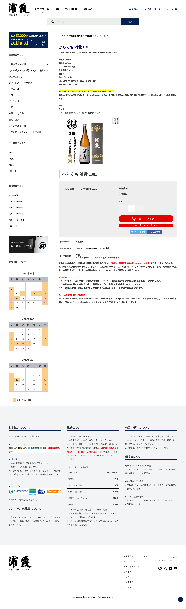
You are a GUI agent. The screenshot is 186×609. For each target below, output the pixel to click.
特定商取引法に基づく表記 (135, 556)
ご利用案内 (71, 9)
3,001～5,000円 (16, 208)
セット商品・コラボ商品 (21, 83)
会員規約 (128, 572)
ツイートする (139, 232)
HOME (63, 36)
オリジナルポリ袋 (17, 126)
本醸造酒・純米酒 (75, 36)
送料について (129, 561)
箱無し (124, 193)
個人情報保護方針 (131, 567)
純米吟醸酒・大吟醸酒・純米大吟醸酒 (27, 70)
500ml (11, 159)
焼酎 (11, 95)
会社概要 (128, 587)
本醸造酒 (88, 36)
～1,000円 (13, 195)
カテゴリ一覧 (42, 9)
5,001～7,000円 (16, 214)
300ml (11, 153)
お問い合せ (89, 9)
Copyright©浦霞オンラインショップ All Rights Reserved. (93, 597)
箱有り (124, 188)
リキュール (14, 89)
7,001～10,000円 (16, 220)
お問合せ (128, 577)
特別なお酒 (14, 101)
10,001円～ (14, 226)
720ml (11, 165)
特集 (57, 9)
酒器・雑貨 (14, 120)
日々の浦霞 (104, 248)
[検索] (130, 21)
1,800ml (79, 248)
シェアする (156, 232)
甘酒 (11, 107)
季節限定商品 (15, 77)
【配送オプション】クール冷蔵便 (25, 132)
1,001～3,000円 (91, 248)
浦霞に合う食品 (16, 113)
